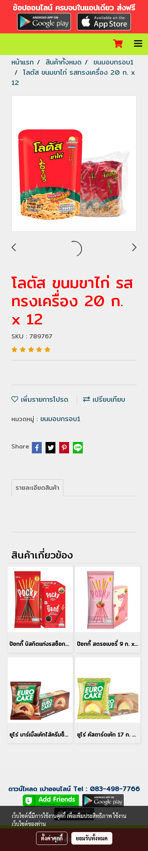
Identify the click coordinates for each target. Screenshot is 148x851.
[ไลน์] (51, 800)
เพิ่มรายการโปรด (43, 399)
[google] (44, 21)
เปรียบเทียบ (107, 399)
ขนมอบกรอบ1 (60, 418)
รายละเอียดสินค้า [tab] (37, 487)
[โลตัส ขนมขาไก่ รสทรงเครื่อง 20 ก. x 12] (74, 164)
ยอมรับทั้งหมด (92, 838)
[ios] (104, 21)
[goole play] (103, 800)
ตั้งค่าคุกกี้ (52, 838)
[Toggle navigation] (138, 44)
